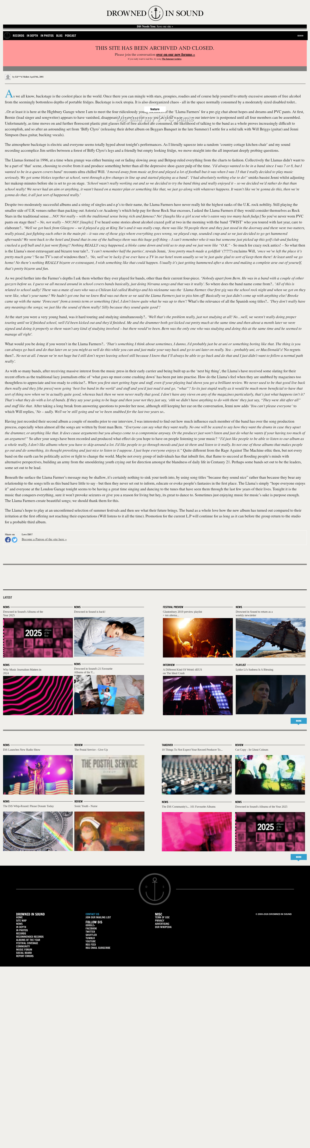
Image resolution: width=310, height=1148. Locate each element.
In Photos (47, 35)
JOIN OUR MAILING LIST (98, 917)
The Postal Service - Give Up (91, 749)
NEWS (19, 924)
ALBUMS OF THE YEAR (28, 940)
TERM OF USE (162, 917)
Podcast (70, 35)
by (20, 76)
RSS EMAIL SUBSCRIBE (98, 948)
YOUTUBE (91, 941)
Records (18, 35)
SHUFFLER (91, 935)
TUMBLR (90, 938)
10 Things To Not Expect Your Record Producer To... (192, 749)
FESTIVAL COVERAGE (27, 943)
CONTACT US (92, 914)
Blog (59, 35)
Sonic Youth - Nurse (85, 806)
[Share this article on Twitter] (14, 540)
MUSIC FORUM (24, 949)
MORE (298, 720)
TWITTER (90, 932)
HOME (19, 917)
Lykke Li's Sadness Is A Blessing (254, 669)
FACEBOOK (91, 928)
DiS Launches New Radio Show (21, 749)
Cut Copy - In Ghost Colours (251, 749)
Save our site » (155, 26)
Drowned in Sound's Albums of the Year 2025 (261, 806)
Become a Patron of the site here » (44, 539)
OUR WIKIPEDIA (163, 927)
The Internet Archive (171, 58)
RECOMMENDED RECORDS (30, 937)
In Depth (32, 35)
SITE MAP (21, 920)
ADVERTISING (162, 924)
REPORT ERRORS (25, 956)
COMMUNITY (23, 946)
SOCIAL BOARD (24, 953)
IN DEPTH (21, 927)
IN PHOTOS (22, 930)
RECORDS (21, 933)
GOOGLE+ (90, 925)
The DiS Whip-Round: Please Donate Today (28, 806)
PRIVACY (159, 920)
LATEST (7, 597)
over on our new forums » (175, 54)
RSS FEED (91, 944)
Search (300, 35)
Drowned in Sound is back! (89, 611)
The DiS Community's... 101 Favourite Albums (188, 806)
